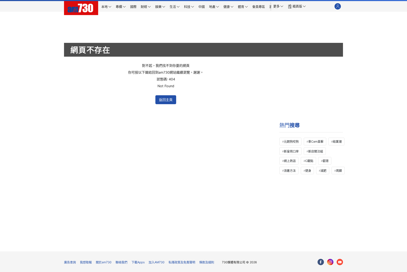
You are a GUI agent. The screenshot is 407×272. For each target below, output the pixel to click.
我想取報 (86, 262)
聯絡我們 (121, 262)
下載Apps (138, 262)
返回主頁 (166, 100)
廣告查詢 (70, 262)
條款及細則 (206, 262)
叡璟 (326, 161)
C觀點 (309, 161)
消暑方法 (290, 170)
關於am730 (104, 262)
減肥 (323, 170)
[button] (278, 6)
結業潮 (337, 141)
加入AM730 (156, 262)
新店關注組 (315, 151)
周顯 (339, 170)
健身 (308, 170)
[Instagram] (330, 262)
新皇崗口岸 (291, 151)
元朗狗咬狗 (291, 141)
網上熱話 (290, 161)
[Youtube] (340, 262)
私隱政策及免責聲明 (182, 262)
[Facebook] (321, 262)
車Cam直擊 (315, 141)
